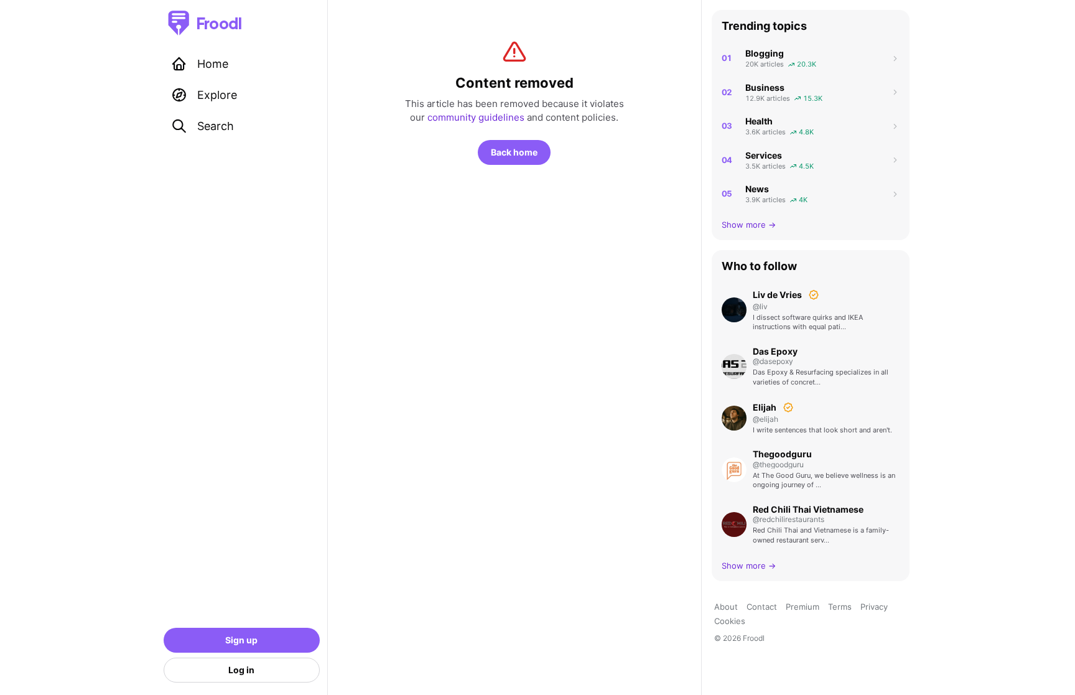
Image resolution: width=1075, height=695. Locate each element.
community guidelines (475, 117)
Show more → (749, 225)
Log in (241, 670)
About (726, 607)
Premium (802, 607)
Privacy (874, 607)
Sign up (241, 640)
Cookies (729, 621)
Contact (762, 607)
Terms (840, 607)
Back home (514, 152)
